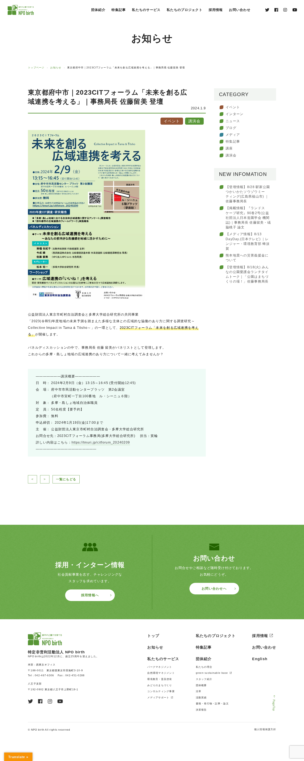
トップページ (36, 67)
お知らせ (55, 67)
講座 (229, 148)
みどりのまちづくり (159, 685)
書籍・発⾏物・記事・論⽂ (212, 703)
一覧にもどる (66, 479)
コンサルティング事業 (161, 691)
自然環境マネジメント (161, 673)
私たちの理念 (204, 667)
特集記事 (118, 10)
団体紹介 (98, 10)
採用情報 (260, 636)
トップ (153, 636)
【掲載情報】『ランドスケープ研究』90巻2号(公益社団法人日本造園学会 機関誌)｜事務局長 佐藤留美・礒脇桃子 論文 (248, 217)
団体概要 (201, 685)
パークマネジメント (159, 667)
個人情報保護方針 (265, 729)
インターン (234, 114)
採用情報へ (90, 595)
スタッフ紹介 (204, 679)
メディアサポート (158, 697)
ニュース (233, 121)
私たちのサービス (146, 10)
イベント (233, 107)
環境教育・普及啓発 (159, 679)
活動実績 (201, 697)
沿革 (198, 691)
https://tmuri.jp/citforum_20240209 (101, 442)
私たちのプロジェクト (184, 10)
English (259, 659)
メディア (233, 134)
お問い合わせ (239, 10)
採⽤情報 (216, 10)
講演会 (231, 155)
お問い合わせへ (214, 588)
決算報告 (201, 709)
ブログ (231, 128)
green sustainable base (212, 673)
